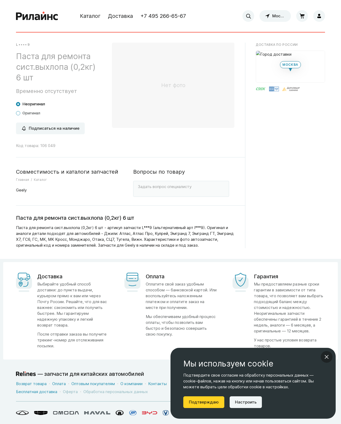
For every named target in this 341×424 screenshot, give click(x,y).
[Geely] (41, 412)
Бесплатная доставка (36, 391)
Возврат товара (31, 383)
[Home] (37, 16)
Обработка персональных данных (115, 391)
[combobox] (248, 16)
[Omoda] (66, 412)
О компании (131, 383)
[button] (290, 67)
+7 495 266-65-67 (163, 16)
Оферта (70, 391)
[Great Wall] (120, 412)
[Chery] (22, 412)
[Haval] (97, 412)
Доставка (120, 16)
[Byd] (149, 412)
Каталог (90, 16)
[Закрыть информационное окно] (326, 357)
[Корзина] (302, 16)
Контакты (157, 383)
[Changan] (166, 412)
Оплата (59, 383)
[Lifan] (133, 412)
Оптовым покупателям (93, 383)
